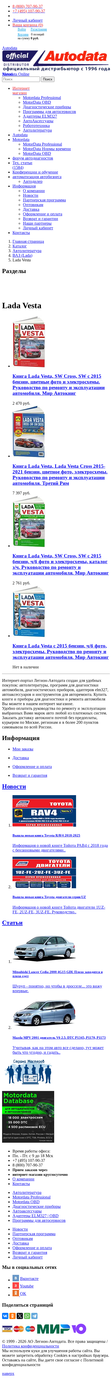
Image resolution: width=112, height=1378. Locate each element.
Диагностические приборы (47, 107)
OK (23, 1293)
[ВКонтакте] (5, 1316)
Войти (22, 29)
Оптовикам (33, 204)
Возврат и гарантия (30, 1252)
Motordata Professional (42, 97)
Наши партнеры (37, 223)
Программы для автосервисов (49, 111)
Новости (30, 195)
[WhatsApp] (27, 1316)
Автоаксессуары (27, 1211)
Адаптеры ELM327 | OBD (36, 1216)
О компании (34, 191)
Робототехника (36, 125)
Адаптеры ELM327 (40, 116)
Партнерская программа (44, 200)
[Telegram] (34, 1316)
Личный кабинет (28, 20)
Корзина (23, 34)
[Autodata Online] (56, 61)
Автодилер (32, 181)
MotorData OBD (37, 102)
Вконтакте (29, 1278)
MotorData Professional (42, 144)
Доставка (31, 209)
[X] (20, 1316)
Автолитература (37, 130)
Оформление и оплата (42, 214)
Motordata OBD (26, 1202)
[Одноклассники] (12, 1316)
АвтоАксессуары (38, 121)
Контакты (21, 1183)
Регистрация (39, 29)
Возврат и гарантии (40, 218)
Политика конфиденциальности (30, 1346)
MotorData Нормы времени (47, 149)
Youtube (27, 1286)
